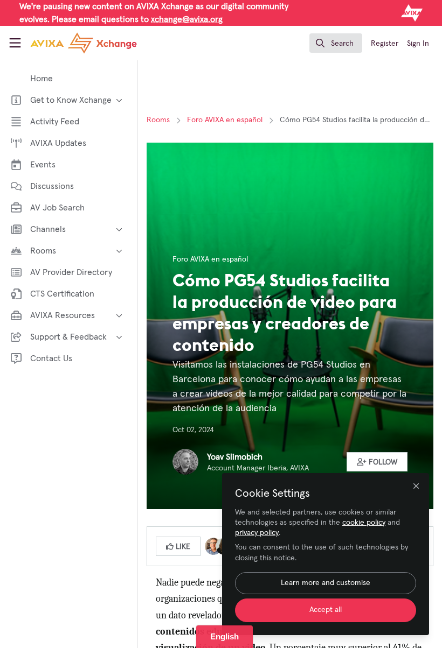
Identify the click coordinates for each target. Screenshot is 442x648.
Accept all (325, 610)
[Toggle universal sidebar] (15, 43)
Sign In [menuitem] (418, 43)
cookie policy (363, 522)
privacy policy (257, 533)
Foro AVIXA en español (225, 120)
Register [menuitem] (384, 43)
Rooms (158, 120)
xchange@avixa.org (187, 19)
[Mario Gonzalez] (213, 545)
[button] (377, 461)
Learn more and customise (325, 583)
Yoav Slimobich (235, 457)
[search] (335, 43)
